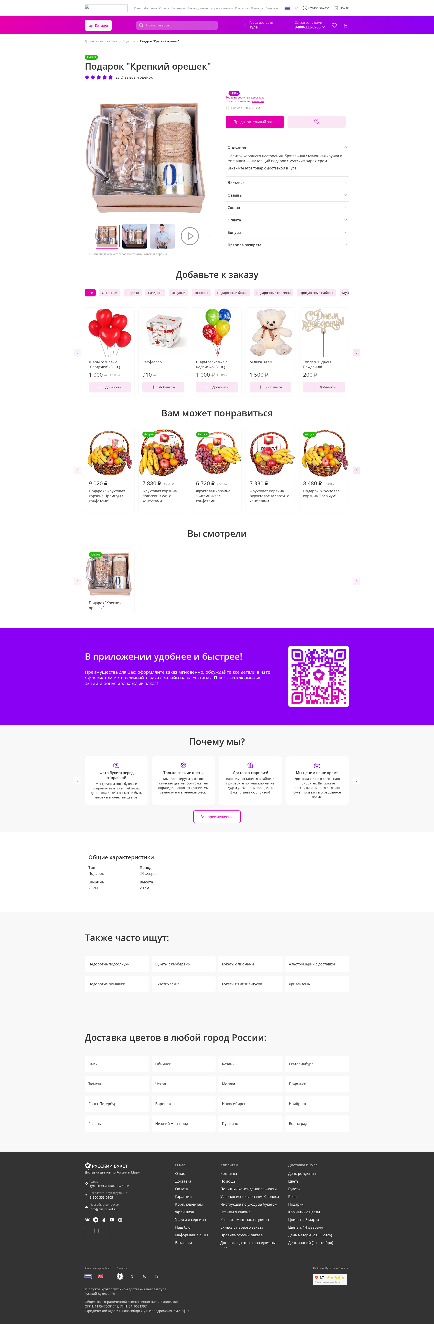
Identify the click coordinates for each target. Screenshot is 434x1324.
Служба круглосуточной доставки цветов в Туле (127, 1289)
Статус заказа (319, 8)
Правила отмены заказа (241, 1234)
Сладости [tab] (155, 293)
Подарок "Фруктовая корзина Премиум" (321, 465)
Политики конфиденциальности (248, 1188)
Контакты (242, 8)
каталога (258, 101)
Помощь (257, 8)
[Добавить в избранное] (317, 122)
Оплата (164, 8)
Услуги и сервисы (190, 1219)
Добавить (113, 387)
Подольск (297, 1083)
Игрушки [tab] (178, 293)
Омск (92, 1063)
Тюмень (95, 1083)
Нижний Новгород (171, 1123)
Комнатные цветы (304, 1211)
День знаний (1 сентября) (310, 1242)
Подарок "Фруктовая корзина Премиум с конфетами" (107, 491)
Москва (228, 1083)
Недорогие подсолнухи (109, 964)
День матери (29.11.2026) (310, 1234)
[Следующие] (208, 236)
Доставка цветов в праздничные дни (249, 1245)
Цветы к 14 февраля (305, 1227)
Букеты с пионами (238, 964)
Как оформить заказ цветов (244, 1219)
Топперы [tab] (201, 293)
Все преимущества (217, 816)
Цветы (293, 1181)
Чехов (160, 1083)
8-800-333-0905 (101, 1197)
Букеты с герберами (173, 964)
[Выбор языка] (287, 8)
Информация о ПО (191, 1234)
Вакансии (183, 1242)
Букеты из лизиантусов (242, 983)
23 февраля (150, 873)
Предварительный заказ (255, 121)
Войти (344, 8)
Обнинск (163, 1063)
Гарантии (178, 8)
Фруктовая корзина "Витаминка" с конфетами (213, 467)
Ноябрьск (297, 1103)
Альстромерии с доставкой (312, 964)
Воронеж (163, 1103)
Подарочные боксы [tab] (232, 293)
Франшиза (184, 1211)
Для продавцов (197, 8)
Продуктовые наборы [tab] (316, 293)
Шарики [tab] (132, 293)
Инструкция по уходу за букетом (248, 1204)
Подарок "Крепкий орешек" (105, 581)
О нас (138, 8)
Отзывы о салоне (235, 1211)
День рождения (302, 1173)
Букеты (294, 1188)
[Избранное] (334, 25)
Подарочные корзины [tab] (273, 293)
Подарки (296, 1204)
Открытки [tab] (109, 293)
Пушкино (230, 1123)
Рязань (94, 1123)
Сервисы (272, 8)
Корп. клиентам (222, 8)
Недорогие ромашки (106, 983)
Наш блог (183, 1227)
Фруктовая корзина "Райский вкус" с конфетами (159, 467)
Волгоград (298, 1123)
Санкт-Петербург (103, 1103)
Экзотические (167, 983)
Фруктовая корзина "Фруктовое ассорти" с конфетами (269, 491)
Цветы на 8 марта (303, 1219)
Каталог (102, 25)
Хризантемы (300, 983)
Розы (292, 1196)
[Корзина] (346, 25)
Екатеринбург (301, 1063)
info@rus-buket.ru (104, 1209)
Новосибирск (234, 1103)
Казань (228, 1063)
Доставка (150, 8)
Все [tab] (90, 293)
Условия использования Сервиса (249, 1196)
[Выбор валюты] (296, 8)
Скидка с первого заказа (241, 1227)
